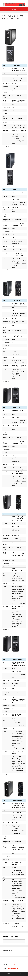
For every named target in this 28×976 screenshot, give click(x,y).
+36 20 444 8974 (8, 952)
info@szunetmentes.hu (13, 968)
